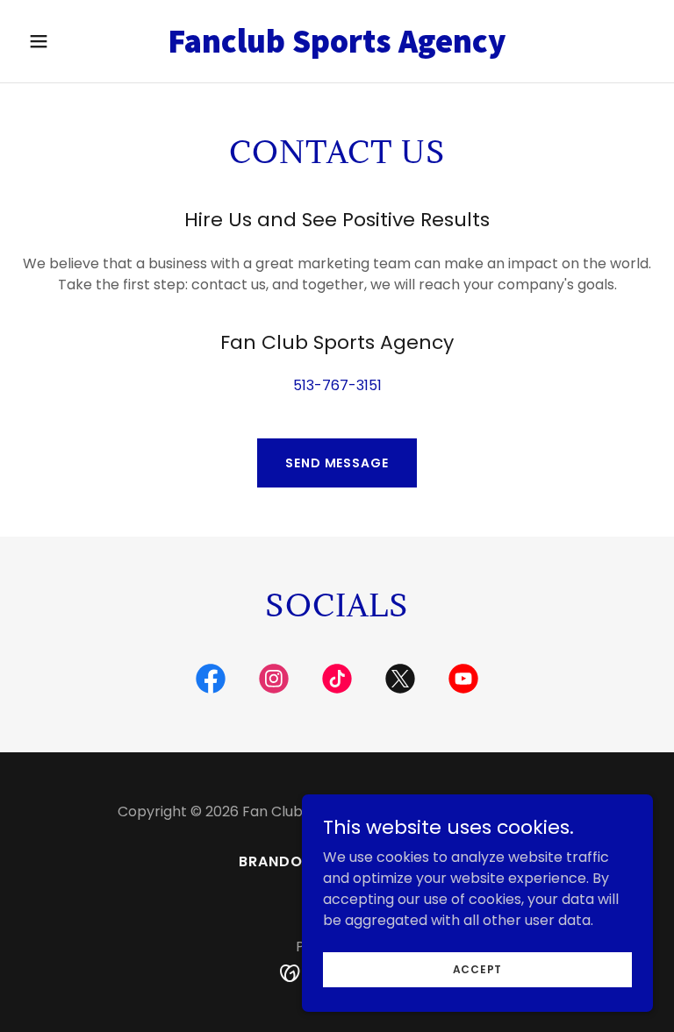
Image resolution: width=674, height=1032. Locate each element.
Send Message (337, 463)
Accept (478, 968)
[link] (337, 48)
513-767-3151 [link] (337, 385)
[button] (68, 41)
